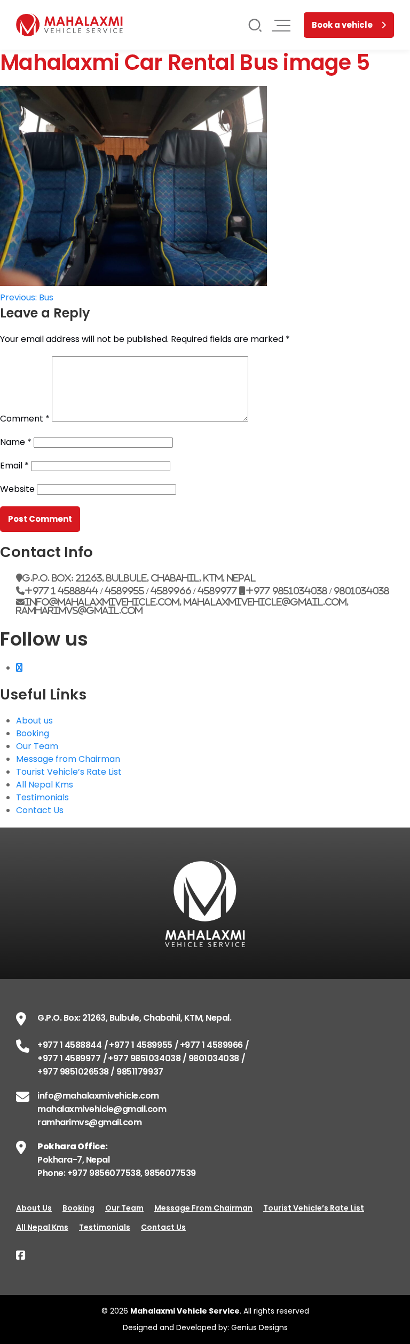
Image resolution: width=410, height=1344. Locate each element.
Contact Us (40, 810)
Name (15, 442)
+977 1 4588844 (69, 1045)
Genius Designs (259, 1327)
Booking (32, 733)
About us (34, 720)
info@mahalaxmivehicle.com (98, 1095)
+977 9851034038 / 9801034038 (173, 1058)
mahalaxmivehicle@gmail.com (102, 1109)
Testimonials (42, 797)
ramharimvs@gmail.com (89, 1122)
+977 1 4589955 (140, 1045)
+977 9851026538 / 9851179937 (100, 1071)
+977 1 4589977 (68, 1058)
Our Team (37, 746)
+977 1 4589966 (211, 1045)
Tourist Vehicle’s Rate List (69, 772)
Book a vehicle (342, 24)
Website (17, 489)
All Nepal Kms (44, 784)
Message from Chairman (68, 759)
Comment (25, 418)
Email (14, 465)
